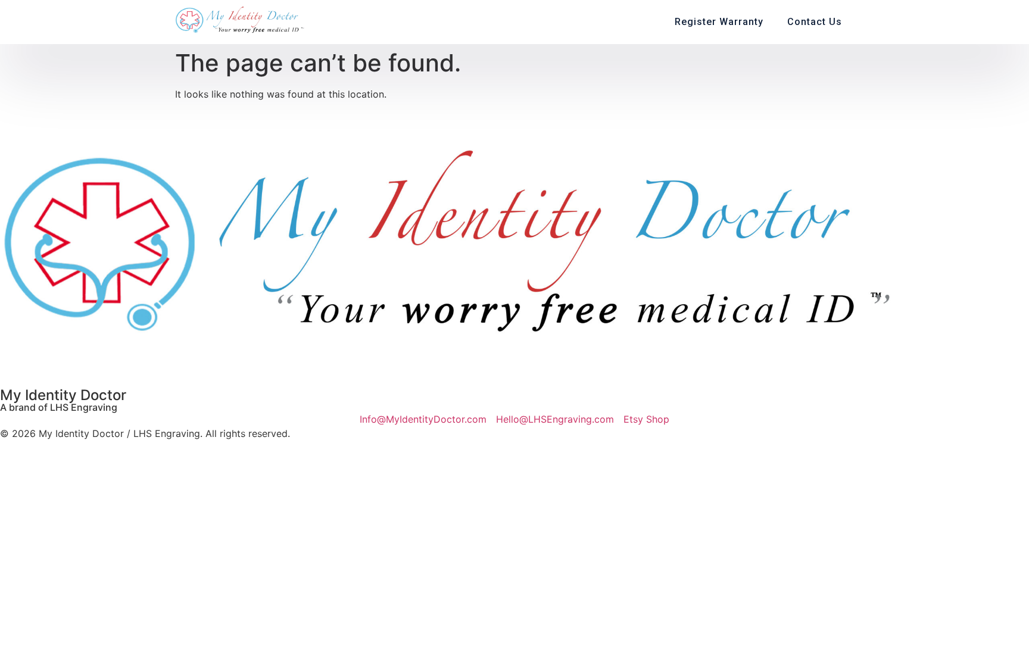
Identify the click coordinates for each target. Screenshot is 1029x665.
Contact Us (814, 21)
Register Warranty (719, 21)
